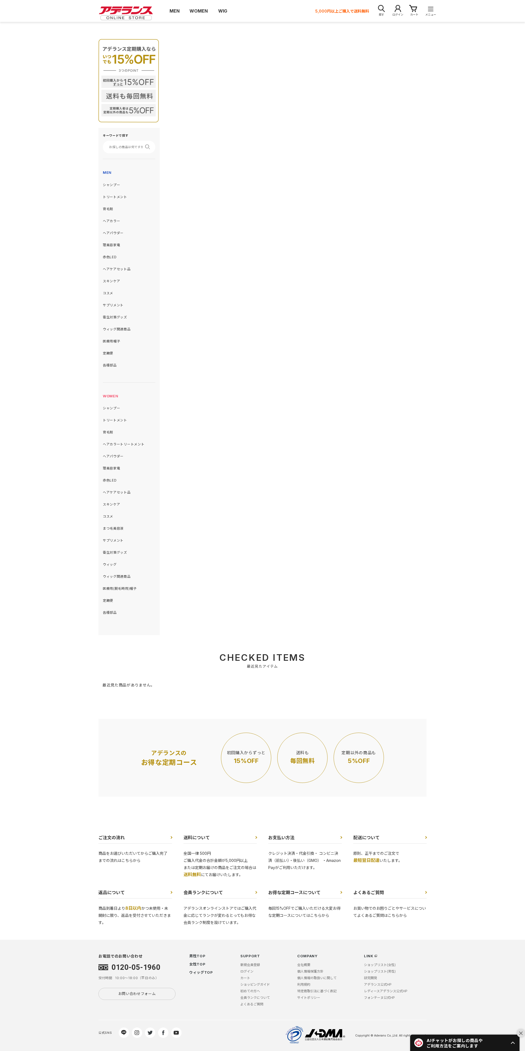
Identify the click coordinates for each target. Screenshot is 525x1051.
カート (245, 978)
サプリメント (113, 305)
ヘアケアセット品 (117, 269)
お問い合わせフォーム (137, 993)
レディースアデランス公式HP (385, 991)
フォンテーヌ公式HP (379, 998)
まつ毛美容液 (113, 528)
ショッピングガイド (255, 984)
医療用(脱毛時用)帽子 (120, 588)
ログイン (246, 971)
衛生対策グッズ (115, 317)
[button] (465, 1043)
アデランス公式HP (378, 984)
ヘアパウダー (113, 233)
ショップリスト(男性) (380, 971)
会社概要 (303, 965)
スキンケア (111, 281)
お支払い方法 (281, 837)
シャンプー (111, 185)
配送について (366, 837)
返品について (111, 892)
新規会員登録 (250, 965)
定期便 (108, 353)
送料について (196, 837)
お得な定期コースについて (294, 892)
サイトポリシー (308, 998)
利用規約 (303, 984)
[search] (149, 147)
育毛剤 (108, 209)
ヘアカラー (111, 221)
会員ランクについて (203, 892)
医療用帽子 (111, 341)
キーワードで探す (116, 135)
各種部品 (110, 365)
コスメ (108, 293)
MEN (107, 172)
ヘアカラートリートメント (123, 444)
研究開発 (370, 978)
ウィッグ (110, 564)
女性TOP (197, 964)
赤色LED (110, 257)
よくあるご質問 (368, 892)
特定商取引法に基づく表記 (317, 991)
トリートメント (115, 197)
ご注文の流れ (111, 837)
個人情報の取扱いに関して (317, 978)
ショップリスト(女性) (380, 965)
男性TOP (197, 956)
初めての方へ (250, 991)
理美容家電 (111, 245)
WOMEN (110, 396)
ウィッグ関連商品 (117, 329)
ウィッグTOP (201, 972)
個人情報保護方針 (310, 971)
